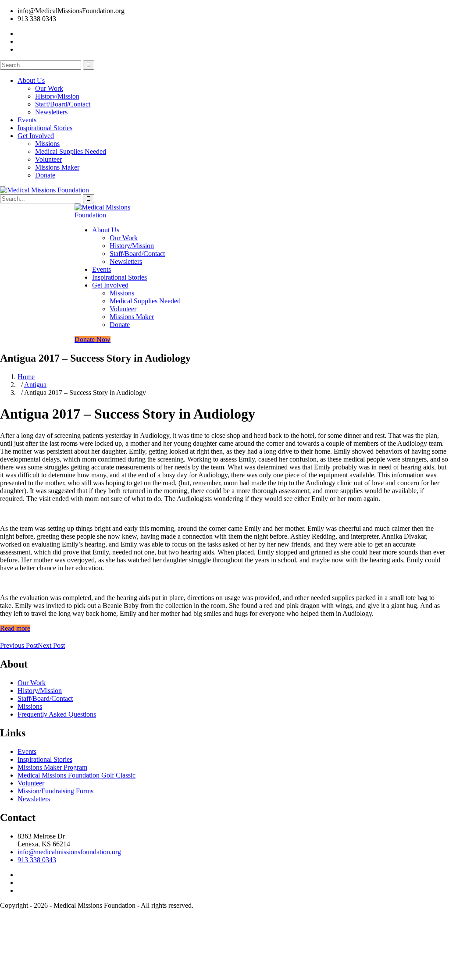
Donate (45, 175)
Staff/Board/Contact (62, 104)
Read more (15, 628)
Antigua (35, 384)
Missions (47, 143)
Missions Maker (57, 167)
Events (27, 120)
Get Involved (36, 135)
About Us (31, 80)
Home (26, 376)
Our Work (49, 88)
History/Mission (57, 96)
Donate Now (92, 339)
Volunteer (48, 159)
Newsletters (51, 112)
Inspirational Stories (45, 127)
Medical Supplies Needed (70, 151)
